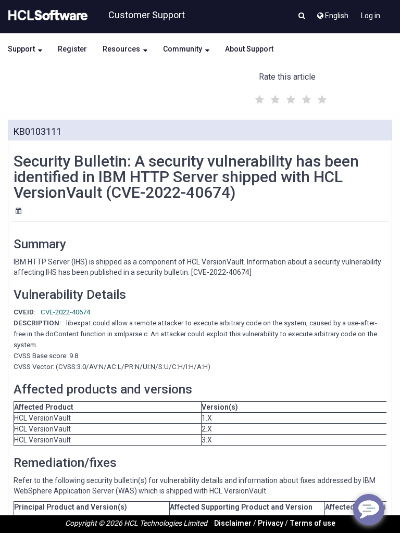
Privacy (270, 523)
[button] (301, 16)
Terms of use (312, 523)
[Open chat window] (368, 509)
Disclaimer (233, 523)
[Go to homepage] (46, 15)
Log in (370, 15)
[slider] (289, 98)
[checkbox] (258, 97)
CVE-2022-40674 (65, 312)
